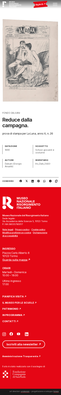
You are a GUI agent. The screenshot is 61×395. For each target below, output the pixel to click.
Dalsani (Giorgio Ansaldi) (13, 165)
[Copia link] (57, 182)
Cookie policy (38, 229)
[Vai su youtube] (19, 334)
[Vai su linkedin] (26, 334)
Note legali (7, 229)
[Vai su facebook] (11, 334)
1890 (7, 150)
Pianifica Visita (13, 296)
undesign (25, 391)
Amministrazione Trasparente (20, 356)
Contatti (9, 321)
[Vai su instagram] (4, 334)
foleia (56, 391)
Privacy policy (22, 229)
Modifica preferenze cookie (16, 232)
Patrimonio (10, 309)
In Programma (12, 315)
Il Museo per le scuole (18, 303)
